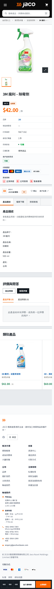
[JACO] (26, 5)
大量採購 (6, 459)
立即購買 (43, 584)
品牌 (4, 471)
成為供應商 (7, 455)
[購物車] (47, 5)
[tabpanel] (26, 239)
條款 (10, 577)
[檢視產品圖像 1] (6, 82)
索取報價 (6, 450)
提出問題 (9, 290)
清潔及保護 (19, 20)
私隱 (4, 577)
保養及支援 (33, 485)
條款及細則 (33, 476)
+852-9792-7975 (12, 533)
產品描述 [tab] (7, 201)
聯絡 (4, 584)
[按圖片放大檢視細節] (45, 70)
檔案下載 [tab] (20, 201)
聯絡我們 (6, 485)
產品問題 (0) (23, 299)
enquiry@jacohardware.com (16, 545)
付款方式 (32, 459)
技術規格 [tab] (34, 201)
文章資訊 (6, 480)
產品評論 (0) (8, 299)
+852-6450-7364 (12, 528)
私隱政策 (32, 471)
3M (19, 119)
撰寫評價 (23, 290)
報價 (10, 584)
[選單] (5, 5)
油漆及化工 (6, 20)
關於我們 (6, 476)
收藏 (16, 584)
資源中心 (32, 450)
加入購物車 (27, 584)
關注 (35, 191)
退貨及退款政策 (35, 480)
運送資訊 (32, 455)
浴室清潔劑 (31, 20)
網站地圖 (18, 577)
